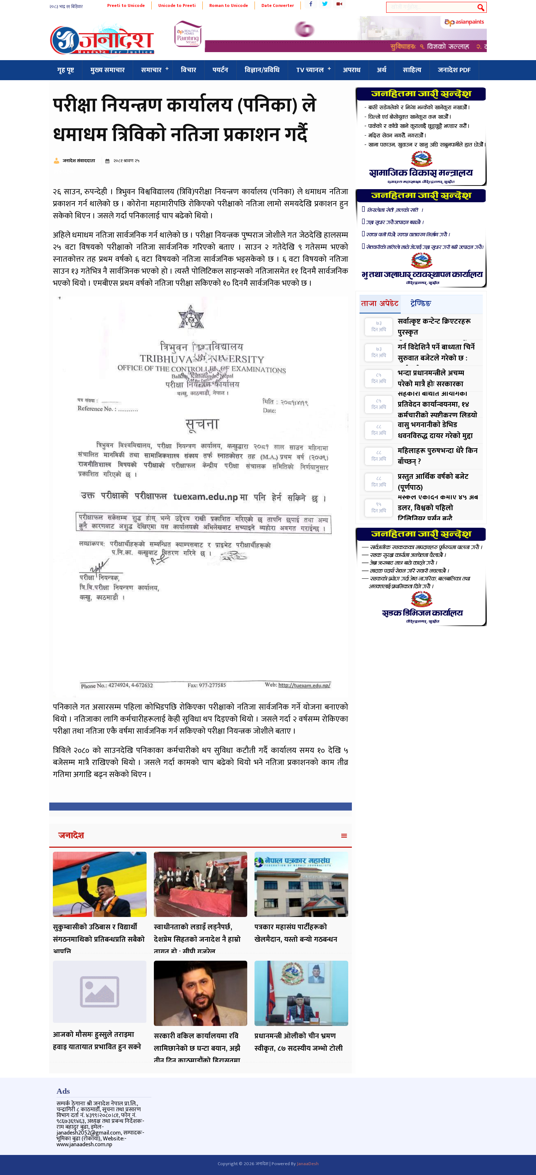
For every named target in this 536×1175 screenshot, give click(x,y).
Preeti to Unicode (126, 5)
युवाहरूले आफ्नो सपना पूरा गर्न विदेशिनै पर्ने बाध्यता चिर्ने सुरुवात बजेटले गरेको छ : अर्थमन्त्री (436, 352)
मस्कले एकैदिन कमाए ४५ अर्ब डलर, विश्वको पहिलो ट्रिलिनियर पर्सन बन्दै (438, 508)
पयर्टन (220, 70)
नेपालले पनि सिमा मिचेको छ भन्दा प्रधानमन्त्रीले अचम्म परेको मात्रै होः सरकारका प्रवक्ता (436, 378)
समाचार (151, 70)
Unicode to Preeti (177, 5)
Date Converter (277, 5)
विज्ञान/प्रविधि (262, 70)
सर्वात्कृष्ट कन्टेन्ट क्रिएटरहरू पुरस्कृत (434, 327)
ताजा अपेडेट (380, 303)
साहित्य (412, 70)
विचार (188, 70)
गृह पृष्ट (65, 70)
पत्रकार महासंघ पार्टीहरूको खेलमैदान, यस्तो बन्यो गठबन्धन (296, 933)
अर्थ (382, 70)
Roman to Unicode (228, 5)
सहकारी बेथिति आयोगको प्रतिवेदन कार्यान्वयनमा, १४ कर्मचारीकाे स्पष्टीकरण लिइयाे (437, 404)
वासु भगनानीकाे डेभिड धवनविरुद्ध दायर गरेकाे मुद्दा (435, 430)
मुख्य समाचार (107, 70)
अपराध (352, 70)
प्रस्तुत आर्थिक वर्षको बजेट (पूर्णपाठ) (433, 482)
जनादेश (71, 836)
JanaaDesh (308, 1164)
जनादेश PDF (454, 70)
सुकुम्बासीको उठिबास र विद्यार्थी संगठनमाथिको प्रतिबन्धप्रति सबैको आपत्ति (99, 939)
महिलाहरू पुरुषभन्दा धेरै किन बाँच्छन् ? (438, 456)
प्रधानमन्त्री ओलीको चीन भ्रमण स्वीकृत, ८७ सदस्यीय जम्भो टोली (299, 1042)
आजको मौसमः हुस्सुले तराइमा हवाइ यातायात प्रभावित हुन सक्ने (97, 1040)
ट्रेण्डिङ (421, 303)
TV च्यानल (310, 70)
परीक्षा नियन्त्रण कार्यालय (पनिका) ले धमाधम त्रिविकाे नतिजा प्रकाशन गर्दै (184, 120)
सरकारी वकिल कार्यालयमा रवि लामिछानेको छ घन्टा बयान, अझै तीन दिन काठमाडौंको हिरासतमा (197, 1048)
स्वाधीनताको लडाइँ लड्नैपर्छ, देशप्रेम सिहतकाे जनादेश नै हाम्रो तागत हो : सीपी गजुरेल (197, 939)
